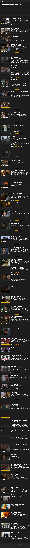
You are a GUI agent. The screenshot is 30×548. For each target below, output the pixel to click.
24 (10, 92)
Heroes (11, 356)
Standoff (11, 19)
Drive (11, 307)
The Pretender (12, 45)
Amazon (16, 52)
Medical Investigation (13, 260)
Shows (2, 544)
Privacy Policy (11, 544)
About (4, 544)
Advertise (7, 544)
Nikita (11, 171)
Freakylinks (12, 421)
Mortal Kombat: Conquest (14, 445)
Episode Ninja (27, 544)
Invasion (11, 113)
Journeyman (12, 58)
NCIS (11, 237)
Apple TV (20, 52)
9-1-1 (11, 348)
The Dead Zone (12, 367)
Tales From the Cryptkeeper (14, 339)
